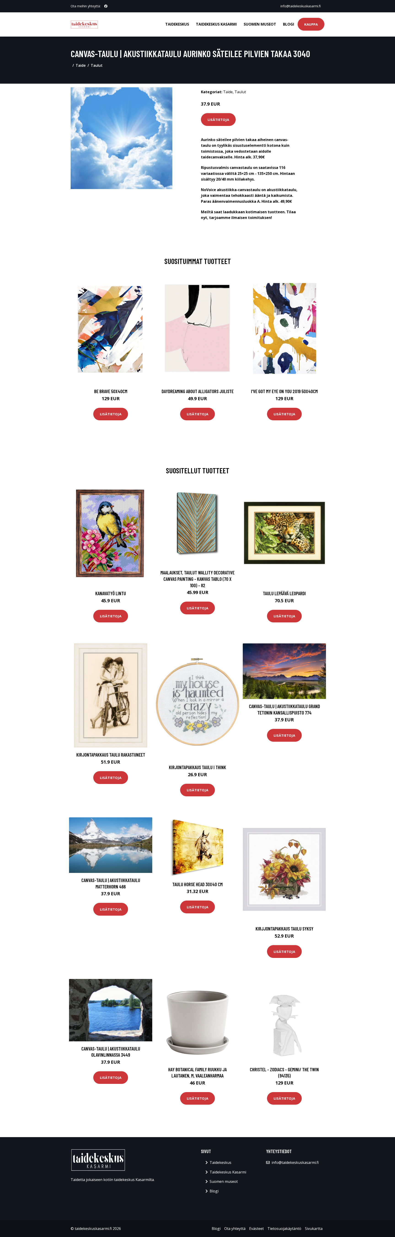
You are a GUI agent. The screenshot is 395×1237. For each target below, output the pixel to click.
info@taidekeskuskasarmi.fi (300, 6)
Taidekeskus (177, 24)
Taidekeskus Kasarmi (216, 24)
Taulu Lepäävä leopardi (284, 593)
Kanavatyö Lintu (110, 593)
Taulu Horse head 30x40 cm (197, 884)
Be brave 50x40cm (110, 391)
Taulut (97, 65)
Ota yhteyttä (235, 1228)
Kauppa (311, 24)
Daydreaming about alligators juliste (198, 391)
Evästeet (256, 1228)
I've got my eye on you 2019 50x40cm (284, 391)
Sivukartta (314, 1228)
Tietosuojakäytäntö (284, 1228)
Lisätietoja (218, 119)
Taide (81, 65)
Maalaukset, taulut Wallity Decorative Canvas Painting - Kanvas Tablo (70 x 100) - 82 (197, 579)
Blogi (288, 24)
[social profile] (105, 6)
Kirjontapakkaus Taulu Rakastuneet (110, 754)
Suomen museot (260, 24)
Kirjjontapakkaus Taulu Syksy (284, 928)
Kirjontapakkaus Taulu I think (197, 767)
